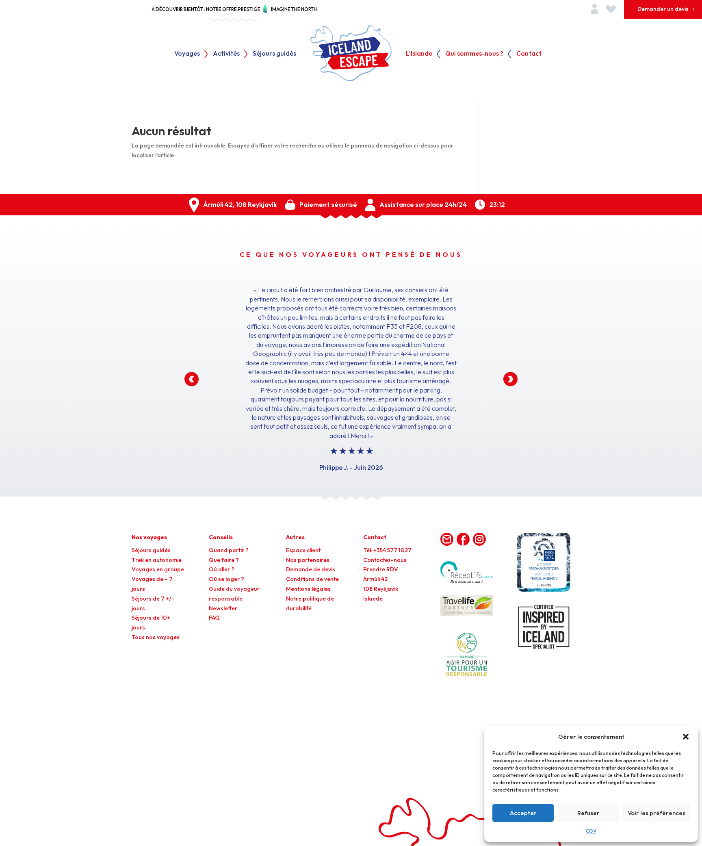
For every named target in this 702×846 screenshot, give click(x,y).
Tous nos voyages (156, 637)
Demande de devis (310, 569)
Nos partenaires (307, 560)
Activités (226, 53)
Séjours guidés (274, 53)
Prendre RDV (380, 569)
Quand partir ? (229, 550)
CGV (591, 831)
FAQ (214, 617)
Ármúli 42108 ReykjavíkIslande (380, 588)
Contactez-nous (385, 560)
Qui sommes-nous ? (474, 53)
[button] (686, 737)
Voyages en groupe (158, 569)
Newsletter (223, 608)
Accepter (523, 813)
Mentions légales (308, 588)
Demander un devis (663, 9)
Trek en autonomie (157, 560)
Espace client (303, 550)
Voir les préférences (656, 813)
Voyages (187, 53)
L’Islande (419, 53)
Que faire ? (224, 560)
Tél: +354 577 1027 (387, 550)
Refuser (588, 813)
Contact (529, 53)
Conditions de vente (312, 579)
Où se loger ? (226, 579)
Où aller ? (221, 569)
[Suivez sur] (446, 539)
